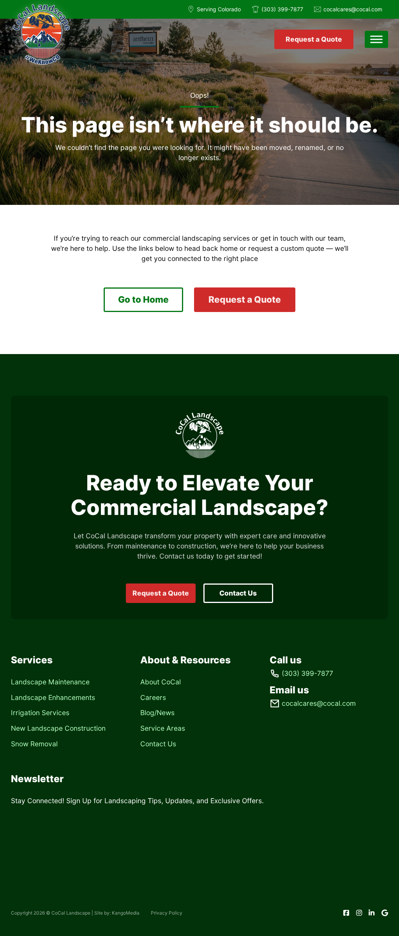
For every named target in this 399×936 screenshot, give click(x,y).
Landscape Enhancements (53, 697)
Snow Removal (34, 744)
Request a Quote (314, 39)
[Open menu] (376, 39)
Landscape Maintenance (50, 682)
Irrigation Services (40, 713)
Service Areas (162, 728)
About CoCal (160, 682)
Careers (153, 697)
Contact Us (238, 593)
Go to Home (143, 299)
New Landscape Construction (58, 728)
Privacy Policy (166, 913)
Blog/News (157, 713)
